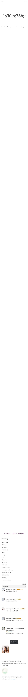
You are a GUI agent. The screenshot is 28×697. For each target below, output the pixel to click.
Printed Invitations (6, 572)
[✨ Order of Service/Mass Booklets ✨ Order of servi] (14, 436)
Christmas (4, 547)
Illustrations (5, 560)
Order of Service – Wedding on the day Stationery (15, 629)
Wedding (4, 577)
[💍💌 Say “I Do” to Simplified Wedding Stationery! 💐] (22, 412)
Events (3, 552)
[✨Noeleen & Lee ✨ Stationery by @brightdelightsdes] (5, 199)
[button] (26, 2)
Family (3, 555)
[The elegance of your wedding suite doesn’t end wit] (14, 178)
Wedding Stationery (7, 580)
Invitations (4, 562)
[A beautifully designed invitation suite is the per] (5, 377)
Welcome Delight (10, 599)
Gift (3, 557)
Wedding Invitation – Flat (12, 609)
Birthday (4, 544)
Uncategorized (5, 575)
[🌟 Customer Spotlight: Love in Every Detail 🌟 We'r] (5, 89)
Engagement (5, 550)
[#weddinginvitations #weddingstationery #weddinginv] (22, 270)
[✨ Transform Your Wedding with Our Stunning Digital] (14, 300)
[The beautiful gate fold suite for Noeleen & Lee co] (5, 292)
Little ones (4, 565)
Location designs (6, 567)
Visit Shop (5, 539)
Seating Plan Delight (11, 589)
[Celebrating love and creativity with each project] (14, 69)
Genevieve (13, 679)
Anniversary (5, 542)
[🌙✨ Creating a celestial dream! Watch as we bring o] (22, 177)
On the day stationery (7, 570)
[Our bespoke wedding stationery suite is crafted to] (22, 80)
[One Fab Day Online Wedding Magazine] (5, 675)
